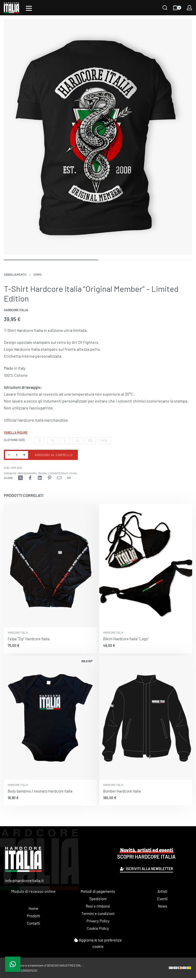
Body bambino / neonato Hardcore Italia (40, 791)
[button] (12, 964)
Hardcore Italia (18, 632)
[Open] (29, 8)
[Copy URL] (69, 477)
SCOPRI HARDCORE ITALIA (146, 853)
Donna (42, 473)
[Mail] (59, 477)
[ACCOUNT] (189, 7)
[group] (50, 566)
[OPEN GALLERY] (98, 137)
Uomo (37, 274)
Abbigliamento (15, 274)
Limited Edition (58, 473)
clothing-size (14, 440)
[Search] (164, 7)
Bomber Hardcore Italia (122, 791)
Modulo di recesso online (33, 891)
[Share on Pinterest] (49, 477)
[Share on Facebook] (30, 477)
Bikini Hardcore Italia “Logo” (126, 638)
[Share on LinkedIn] (40, 477)
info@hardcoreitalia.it (24, 880)
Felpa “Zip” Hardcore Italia (29, 638)
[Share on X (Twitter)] (20, 477)
